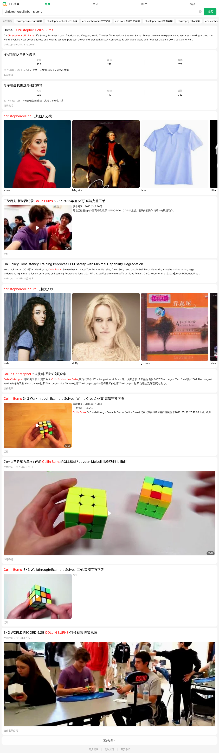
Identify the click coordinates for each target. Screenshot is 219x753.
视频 (192, 4)
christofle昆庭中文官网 (127, 21)
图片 (144, 4)
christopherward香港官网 (159, 21)
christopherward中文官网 (96, 21)
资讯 (95, 4)
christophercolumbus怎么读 (62, 21)
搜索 (210, 11)
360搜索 (12, 4)
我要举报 (125, 749)
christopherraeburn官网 (29, 21)
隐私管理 (109, 749)
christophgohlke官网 (189, 21)
